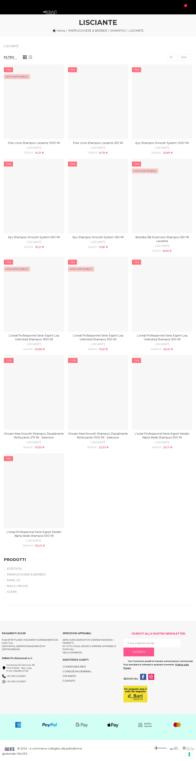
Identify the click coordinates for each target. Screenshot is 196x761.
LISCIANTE (33, 147)
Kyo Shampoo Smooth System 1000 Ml (162, 143)
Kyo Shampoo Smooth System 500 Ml (34, 237)
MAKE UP (13, 580)
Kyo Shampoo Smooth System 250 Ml (98, 237)
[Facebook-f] (143, 677)
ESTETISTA (14, 569)
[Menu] (5, 5)
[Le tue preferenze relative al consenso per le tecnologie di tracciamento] (189, 754)
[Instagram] (151, 677)
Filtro (9, 57)
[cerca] (178, 7)
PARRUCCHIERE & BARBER (26, 574)
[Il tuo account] (190, 7)
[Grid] (25, 57)
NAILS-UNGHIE (17, 586)
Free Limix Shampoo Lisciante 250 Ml (98, 143)
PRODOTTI (15, 559)
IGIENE (12, 592)
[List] (30, 57)
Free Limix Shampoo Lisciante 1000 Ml (34, 143)
